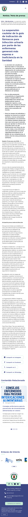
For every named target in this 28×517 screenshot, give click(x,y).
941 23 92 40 (10, 493)
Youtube (26, 2)
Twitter (20, 2)
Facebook (18, 2)
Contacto (12, 1)
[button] (11, 429)
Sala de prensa (9, 21)
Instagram (23, 2)
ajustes (19, 511)
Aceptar (4, 514)
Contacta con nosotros (14, 503)
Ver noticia (23, 386)
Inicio (2, 21)
